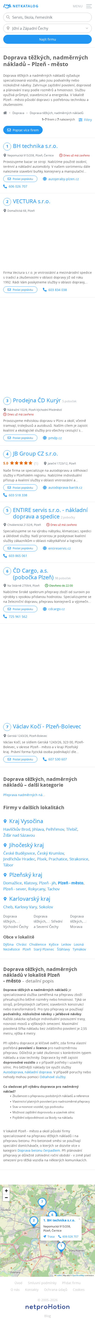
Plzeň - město (70, 883)
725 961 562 (18, 616)
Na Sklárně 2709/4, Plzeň (23, 585)
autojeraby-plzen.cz (63, 179)
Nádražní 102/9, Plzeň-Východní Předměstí (34, 410)
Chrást (21, 944)
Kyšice (54, 944)
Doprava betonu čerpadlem (39, 1150)
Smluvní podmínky (42, 1283)
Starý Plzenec (44, 949)
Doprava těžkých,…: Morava (78, 921)
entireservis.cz (59, 548)
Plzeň (27, 949)
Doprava (18, 113)
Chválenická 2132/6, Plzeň (24, 525)
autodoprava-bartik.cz (65, 487)
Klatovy (30, 883)
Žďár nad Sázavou (19, 835)
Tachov (53, 889)
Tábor (8, 865)
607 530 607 (57, 759)
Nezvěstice (11, 949)
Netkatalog (26, 6)
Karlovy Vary (26, 906)
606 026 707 (18, 186)
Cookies (79, 1289)
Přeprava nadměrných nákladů (27, 795)
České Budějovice (19, 853)
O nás (15, 1289)
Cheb (8, 906)
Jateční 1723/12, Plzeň (62, 463)
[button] (61, 1247)
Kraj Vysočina (26, 821)
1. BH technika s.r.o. (59, 1220)
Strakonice (78, 859)
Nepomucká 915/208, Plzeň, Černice (30, 155)
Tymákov (79, 949)
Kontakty (32, 1289)
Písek (42, 859)
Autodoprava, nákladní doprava (27, 1072)
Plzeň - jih (47, 883)
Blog (47, 1316)
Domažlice (12, 883)
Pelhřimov (55, 829)
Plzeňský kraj (25, 874)
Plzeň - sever (14, 889)
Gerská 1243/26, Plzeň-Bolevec (27, 736)
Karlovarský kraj (29, 898)
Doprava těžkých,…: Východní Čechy (15, 921)
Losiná (79, 944)
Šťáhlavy (63, 949)
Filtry (88, 120)
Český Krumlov (50, 853)
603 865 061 (18, 555)
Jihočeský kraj (26, 845)
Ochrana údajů (55, 1289)
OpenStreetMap (78, 1275)
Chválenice (37, 944)
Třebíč (71, 829)
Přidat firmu (71, 1283)
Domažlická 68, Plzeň (21, 210)
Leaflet (59, 1275)
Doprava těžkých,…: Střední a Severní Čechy (48, 921)
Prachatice (58, 859)
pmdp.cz (55, 438)
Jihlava (38, 829)
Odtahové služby (52, 1077)
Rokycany (36, 889)
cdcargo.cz (56, 609)
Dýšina (8, 944)
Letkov (66, 944)
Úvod (18, 1283)
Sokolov (46, 906)
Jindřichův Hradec (19, 859)
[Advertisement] (47, 242)
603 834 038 (57, 290)
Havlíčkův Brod (16, 829)
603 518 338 (18, 495)
